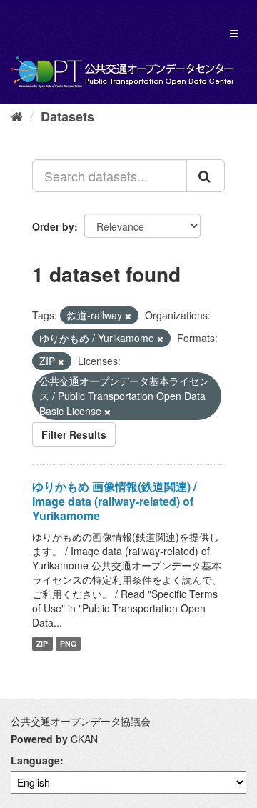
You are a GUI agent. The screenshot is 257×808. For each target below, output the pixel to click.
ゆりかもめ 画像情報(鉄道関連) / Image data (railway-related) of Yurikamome (114, 501)
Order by (53, 226)
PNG (68, 643)
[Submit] (205, 175)
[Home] (17, 115)
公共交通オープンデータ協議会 (81, 721)
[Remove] (128, 315)
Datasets (67, 116)
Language (35, 760)
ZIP (42, 643)
